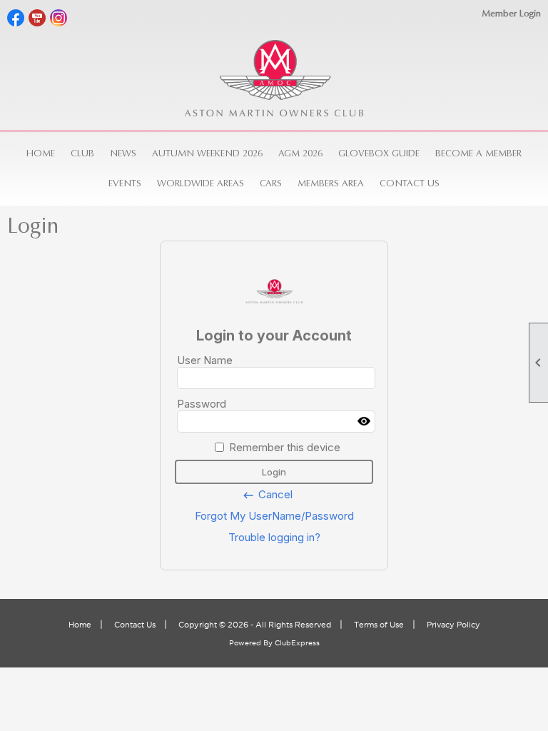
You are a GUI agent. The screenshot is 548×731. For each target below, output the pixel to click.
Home (40, 153)
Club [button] (82, 153)
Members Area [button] (331, 183)
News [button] (123, 153)
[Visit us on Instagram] (59, 18)
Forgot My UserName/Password (274, 516)
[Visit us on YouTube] (37, 18)
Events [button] (124, 183)
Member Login (511, 13)
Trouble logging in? (274, 537)
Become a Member (478, 153)
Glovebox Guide (379, 153)
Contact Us (410, 183)
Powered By (252, 643)
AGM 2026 (300, 153)
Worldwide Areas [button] (200, 183)
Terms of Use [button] (379, 624)
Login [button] (274, 472)
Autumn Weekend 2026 (207, 153)
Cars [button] (271, 183)
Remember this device (284, 447)
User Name (205, 360)
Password (201, 403)
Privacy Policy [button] (453, 624)
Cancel (267, 495)
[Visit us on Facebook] (16, 18)
